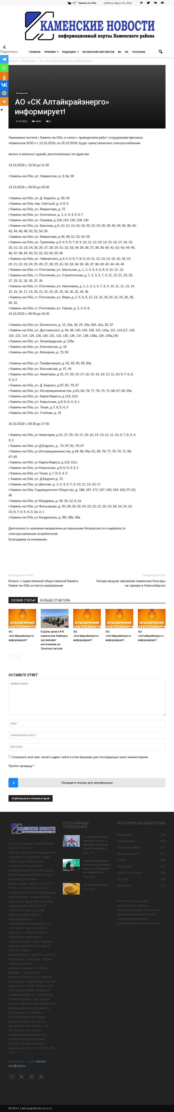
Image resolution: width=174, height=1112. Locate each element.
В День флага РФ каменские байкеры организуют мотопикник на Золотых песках (54, 640)
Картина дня (126, 841)
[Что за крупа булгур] (71, 889)
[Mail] (141, 3)
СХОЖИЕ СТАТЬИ (23, 600)
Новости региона (129, 873)
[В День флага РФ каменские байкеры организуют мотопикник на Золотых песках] (54, 618)
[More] (4, 101)
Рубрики (50, 51)
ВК (119, 51)
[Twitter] (148, 3)
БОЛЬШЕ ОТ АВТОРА (55, 600)
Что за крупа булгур (95, 884)
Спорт (121, 860)
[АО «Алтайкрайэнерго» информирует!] (22, 618)
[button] (160, 52)
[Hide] (1, 110)
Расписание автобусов (98, 51)
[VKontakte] (155, 3)
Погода (122, 879)
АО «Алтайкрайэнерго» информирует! (21, 636)
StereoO (47, 1108)
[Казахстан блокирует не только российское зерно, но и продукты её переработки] (71, 865)
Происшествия (127, 854)
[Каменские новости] (87, 26)
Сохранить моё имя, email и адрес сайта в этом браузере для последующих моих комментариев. (80, 757)
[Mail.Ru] (4, 93)
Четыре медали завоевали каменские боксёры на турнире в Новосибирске (131, 583)
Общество (124, 866)
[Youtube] (162, 3)
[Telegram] (4, 59)
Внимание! (22, 93)
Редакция (69, 51)
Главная (35, 51)
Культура (123, 885)
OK (126, 51)
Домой (12, 61)
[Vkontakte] (4, 84)
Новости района (129, 847)
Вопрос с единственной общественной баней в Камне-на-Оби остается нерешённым (43, 583)
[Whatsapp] (4, 68)
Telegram (138, 51)
